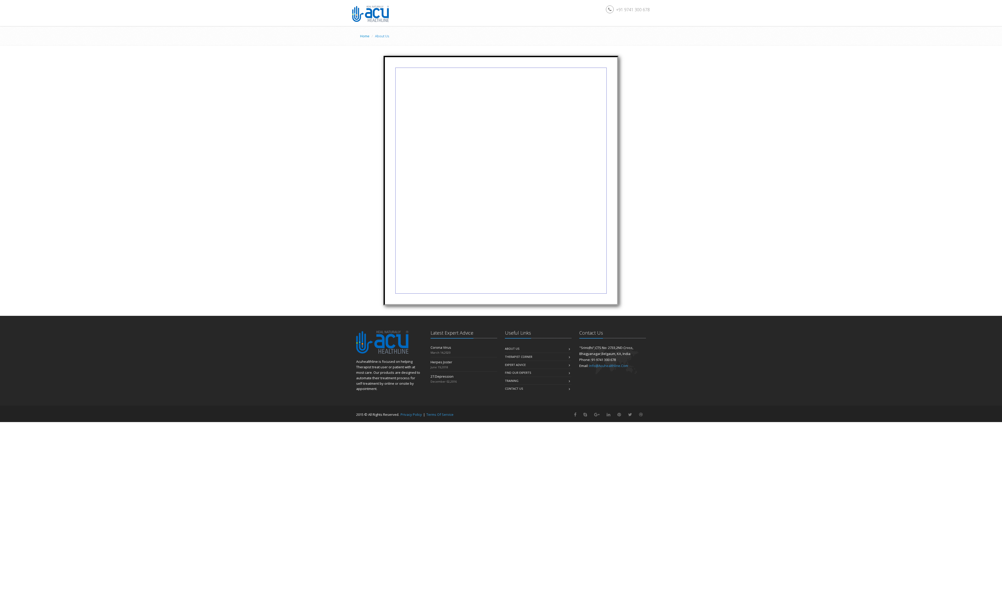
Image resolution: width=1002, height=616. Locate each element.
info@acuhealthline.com (608, 365)
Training (511, 381)
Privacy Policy (411, 414)
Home (364, 36)
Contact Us (514, 388)
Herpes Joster (441, 362)
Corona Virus (441, 347)
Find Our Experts (518, 373)
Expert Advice (515, 365)
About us (512, 349)
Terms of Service (440, 414)
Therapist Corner (518, 357)
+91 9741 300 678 (633, 10)
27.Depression (442, 376)
